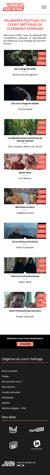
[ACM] (13, 6)
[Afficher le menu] (43, 7)
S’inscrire (25, 344)
